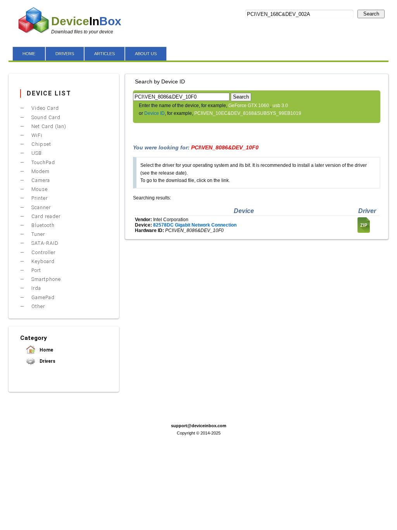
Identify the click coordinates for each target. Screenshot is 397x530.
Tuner (37, 234)
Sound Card (45, 117)
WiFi (36, 135)
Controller (42, 252)
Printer (39, 198)
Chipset (40, 144)
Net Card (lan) (48, 126)
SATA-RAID (44, 243)
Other (37, 306)
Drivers (46, 361)
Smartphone (45, 279)
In (86, 21)
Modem (40, 171)
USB (36, 153)
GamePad (42, 297)
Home (45, 350)
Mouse (39, 189)
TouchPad (42, 162)
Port (35, 270)
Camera (40, 180)
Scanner (40, 207)
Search (371, 14)
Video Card (44, 108)
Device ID (154, 113)
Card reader (45, 216)
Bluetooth (42, 225)
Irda (35, 288)
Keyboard (42, 261)
